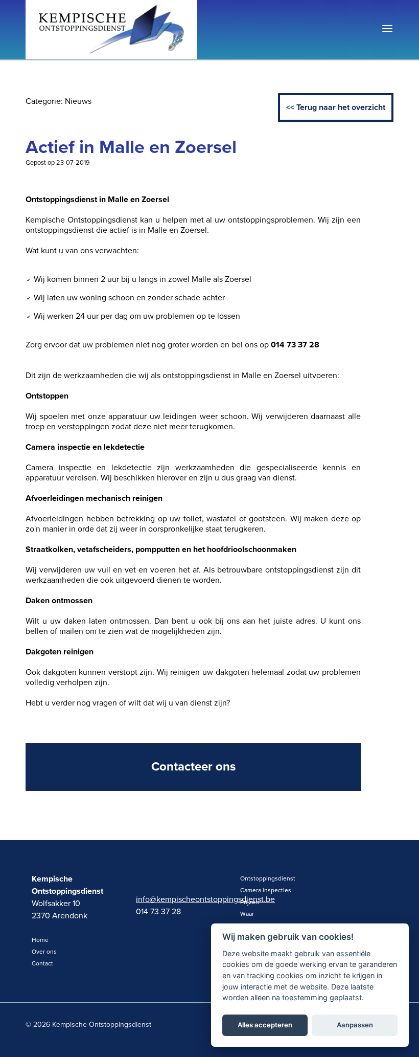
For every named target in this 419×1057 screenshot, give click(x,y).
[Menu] (387, 29)
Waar (247, 913)
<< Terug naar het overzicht (335, 107)
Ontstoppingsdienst (267, 878)
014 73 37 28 (158, 912)
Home (40, 939)
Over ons (44, 951)
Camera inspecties (265, 890)
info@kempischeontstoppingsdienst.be (170, 899)
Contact (42, 963)
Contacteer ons (193, 766)
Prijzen (249, 902)
